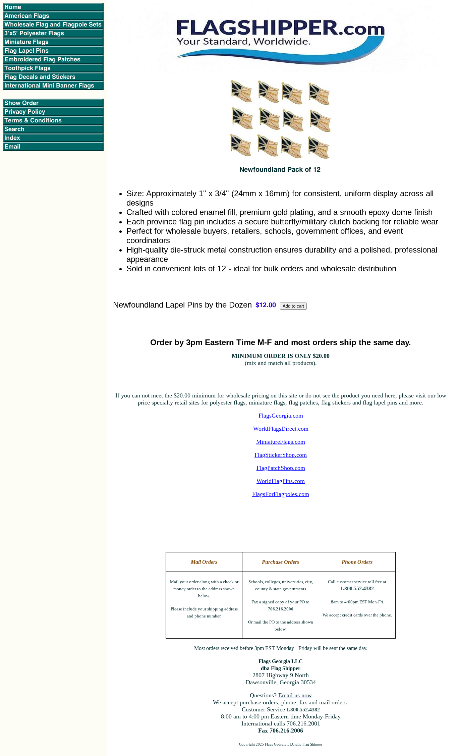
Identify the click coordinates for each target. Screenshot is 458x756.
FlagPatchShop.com (280, 468)
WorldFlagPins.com (280, 481)
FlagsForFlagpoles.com (280, 494)
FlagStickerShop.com (280, 454)
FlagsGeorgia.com (281, 415)
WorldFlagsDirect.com (280, 428)
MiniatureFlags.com (280, 441)
